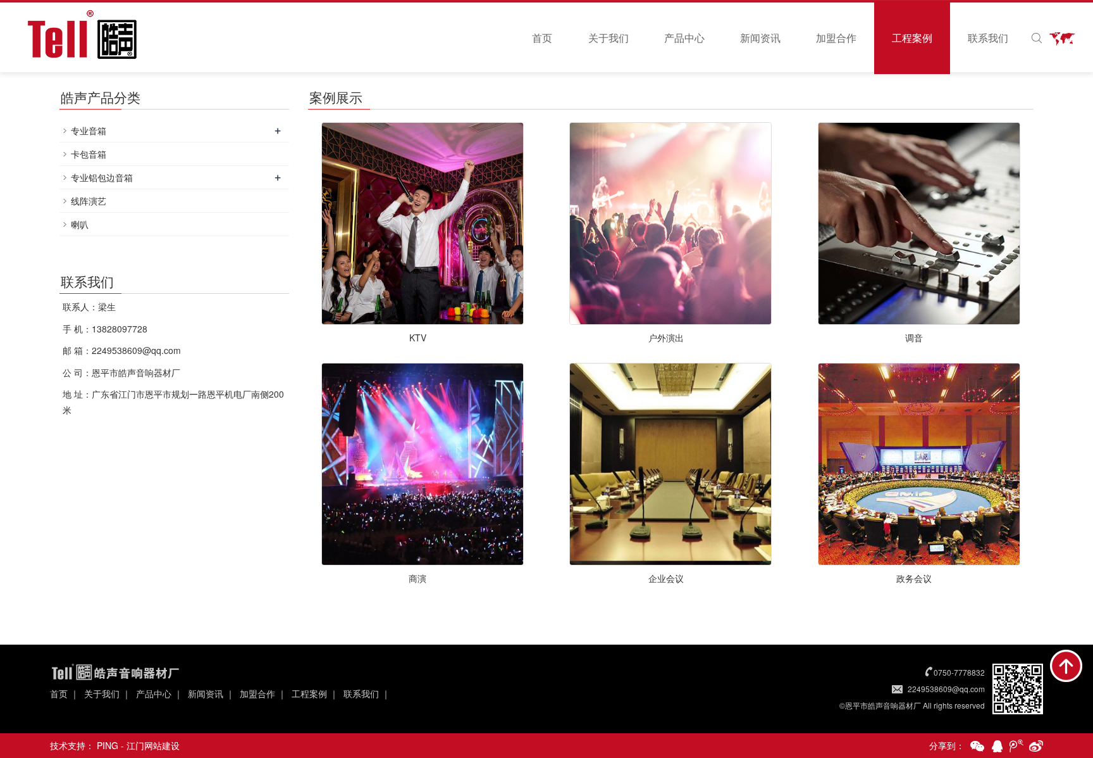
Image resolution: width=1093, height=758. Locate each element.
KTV (417, 337)
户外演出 (666, 337)
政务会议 (914, 578)
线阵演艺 (88, 200)
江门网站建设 (153, 745)
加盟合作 (836, 37)
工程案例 (912, 37)
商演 (417, 578)
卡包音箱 (88, 154)
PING (107, 745)
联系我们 (988, 37)
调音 (914, 337)
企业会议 (666, 578)
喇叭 (80, 224)
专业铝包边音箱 (102, 177)
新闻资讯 (760, 37)
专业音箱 (88, 130)
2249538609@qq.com (946, 688)
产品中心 (684, 37)
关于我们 (608, 37)
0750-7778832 (959, 672)
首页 (542, 37)
